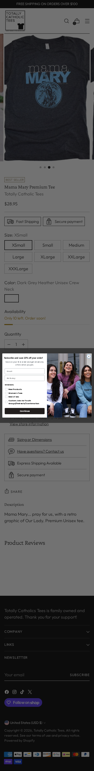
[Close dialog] (89, 356)
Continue (25, 411)
